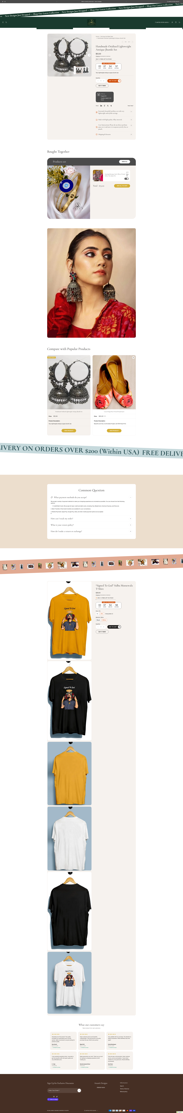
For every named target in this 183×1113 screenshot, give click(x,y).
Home (97, 36)
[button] (3, 22)
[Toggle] (75, 70)
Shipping (98, 56)
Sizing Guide (108, 613)
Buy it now (102, 85)
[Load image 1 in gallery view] (78, 70)
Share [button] (97, 105)
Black (98, 620)
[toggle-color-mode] (179, 22)
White (104, 620)
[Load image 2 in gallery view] (85, 70)
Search (122, 1086)
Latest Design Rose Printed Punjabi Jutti (114, 411)
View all (124, 161)
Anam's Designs (55, 1110)
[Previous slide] (49, 55)
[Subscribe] (79, 1090)
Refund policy (123, 1091)
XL (98, 614)
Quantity (98, 78)
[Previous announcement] (57, 1)
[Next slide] (89, 55)
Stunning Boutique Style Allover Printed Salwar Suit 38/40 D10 (115, 175)
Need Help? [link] (130, 105)
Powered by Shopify (64, 1110)
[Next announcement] (126, 1)
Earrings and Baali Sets (107, 36)
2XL (102, 613)
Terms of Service (124, 1088)
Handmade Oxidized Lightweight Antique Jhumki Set (68, 411)
